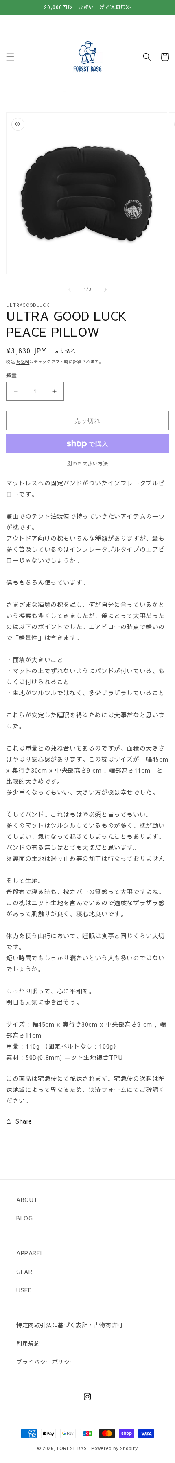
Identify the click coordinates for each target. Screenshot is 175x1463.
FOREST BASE (73, 1448)
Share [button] (23, 1121)
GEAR (24, 1271)
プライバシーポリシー (46, 1361)
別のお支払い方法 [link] (87, 463)
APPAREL (30, 1253)
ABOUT (27, 1200)
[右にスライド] (105, 290)
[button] (10, 57)
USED (24, 1290)
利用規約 (28, 1343)
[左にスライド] (70, 290)
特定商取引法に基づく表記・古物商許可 (69, 1325)
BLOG (24, 1218)
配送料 (22, 361)
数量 (11, 375)
